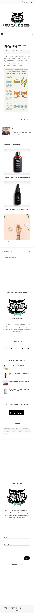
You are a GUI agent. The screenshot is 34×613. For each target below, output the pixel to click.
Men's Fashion (16, 428)
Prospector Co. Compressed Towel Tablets (19, 390)
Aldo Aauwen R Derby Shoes (19, 381)
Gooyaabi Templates (17, 611)
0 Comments (25, 51)
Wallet (28, 431)
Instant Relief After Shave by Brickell (17, 177)
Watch (5, 433)
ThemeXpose (15, 609)
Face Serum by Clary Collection (17, 209)
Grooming (6, 431)
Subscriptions (25, 428)
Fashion (13, 431)
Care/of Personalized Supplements (17, 242)
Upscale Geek (17, 607)
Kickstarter (21, 431)
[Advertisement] (17, 457)
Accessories (7, 428)
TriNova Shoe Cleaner (16, 365)
